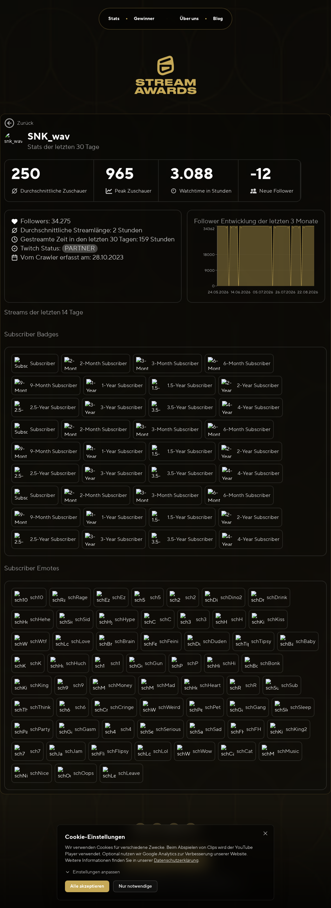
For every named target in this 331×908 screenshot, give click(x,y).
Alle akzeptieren (87, 886)
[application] (256, 261)
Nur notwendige (135, 886)
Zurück (25, 123)
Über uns (189, 19)
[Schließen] (265, 833)
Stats (114, 19)
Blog (218, 19)
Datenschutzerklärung (176, 860)
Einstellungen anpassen (96, 872)
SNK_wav (48, 136)
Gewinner (144, 19)
